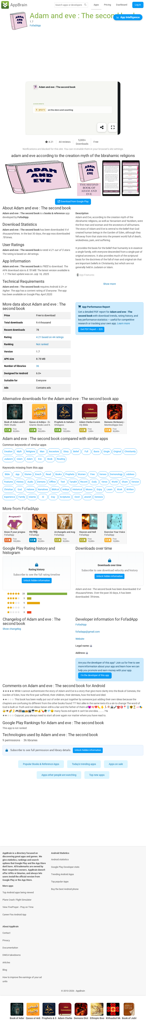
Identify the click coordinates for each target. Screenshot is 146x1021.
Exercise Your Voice (114, 532)
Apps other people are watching (58, 775)
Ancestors (54, 451)
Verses (102, 474)
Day (53, 497)
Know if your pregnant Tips (14, 532)
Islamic (32, 497)
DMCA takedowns (11, 955)
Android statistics (60, 859)
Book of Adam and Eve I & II (14, 422)
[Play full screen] (112, 127)
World (115, 481)
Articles (6, 962)
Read (48, 474)
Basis (96, 451)
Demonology (116, 474)
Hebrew (30, 489)
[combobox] (69, 4)
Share (125, 481)
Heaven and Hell (87, 532)
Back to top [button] (138, 991)
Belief (76, 451)
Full (86, 451)
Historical (77, 489)
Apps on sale (116, 763)
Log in (138, 4)
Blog (4, 969)
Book (50, 459)
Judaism (8, 459)
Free (92, 474)
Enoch (38, 474)
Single (106, 451)
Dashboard (121, 4)
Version (135, 481)
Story (66, 451)
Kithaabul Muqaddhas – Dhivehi (113, 1018)
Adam (30, 459)
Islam (19, 459)
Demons (41, 481)
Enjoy (99, 489)
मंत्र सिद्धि (33, 532)
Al (43, 497)
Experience (9, 497)
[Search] (85, 4)
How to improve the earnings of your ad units (22, 979)
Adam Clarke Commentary (89, 422)
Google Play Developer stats (65, 867)
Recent (83, 481)
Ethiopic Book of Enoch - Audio (97, 1018)
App (17, 474)
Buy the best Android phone (65, 889)
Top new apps (97, 775)
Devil (77, 497)
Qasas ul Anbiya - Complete (39, 422)
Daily (94, 481)
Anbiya (65, 489)
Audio (30, 481)
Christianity (130, 451)
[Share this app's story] (101, 127)
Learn (109, 489)
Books (58, 474)
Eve (40, 459)
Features (8, 481)
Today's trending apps (84, 763)
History (20, 481)
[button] (109, 646)
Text (63, 481)
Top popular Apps (60, 881)
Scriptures (65, 497)
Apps (96, 4)
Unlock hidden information (36, 580)
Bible (7, 474)
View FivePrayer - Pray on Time (17, 907)
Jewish (87, 497)
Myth (19, 451)
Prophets (69, 474)
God (20, 489)
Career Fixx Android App (14, 914)
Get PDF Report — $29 (91, 329)
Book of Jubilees (129, 1018)
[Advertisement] (72, 56)
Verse (104, 481)
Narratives (43, 489)
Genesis (99, 497)
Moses (89, 489)
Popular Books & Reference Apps (41, 763)
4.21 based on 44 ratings (50, 337)
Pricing (107, 4)
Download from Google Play (74, 201)
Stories (28, 474)
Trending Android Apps (62, 874)
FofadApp (30, 508)
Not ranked (42, 344)
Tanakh (73, 481)
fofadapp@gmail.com (87, 631)
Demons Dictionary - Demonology (114, 422)
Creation (8, 451)
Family (22, 497)
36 (37, 366)
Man (42, 451)
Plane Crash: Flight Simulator (16, 899)
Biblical (55, 489)
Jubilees (130, 474)
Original (117, 451)
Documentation (10, 947)
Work (119, 489)
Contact (6, 933)
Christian (8, 489)
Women (82, 474)
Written (130, 489)
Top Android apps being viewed (18, 892)
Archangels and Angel (64, 532)
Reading (61, 459)
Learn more (123, 323)
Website (79, 638)
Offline (52, 481)
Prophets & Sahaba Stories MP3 (64, 422)
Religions (30, 451)
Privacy (6, 940)
